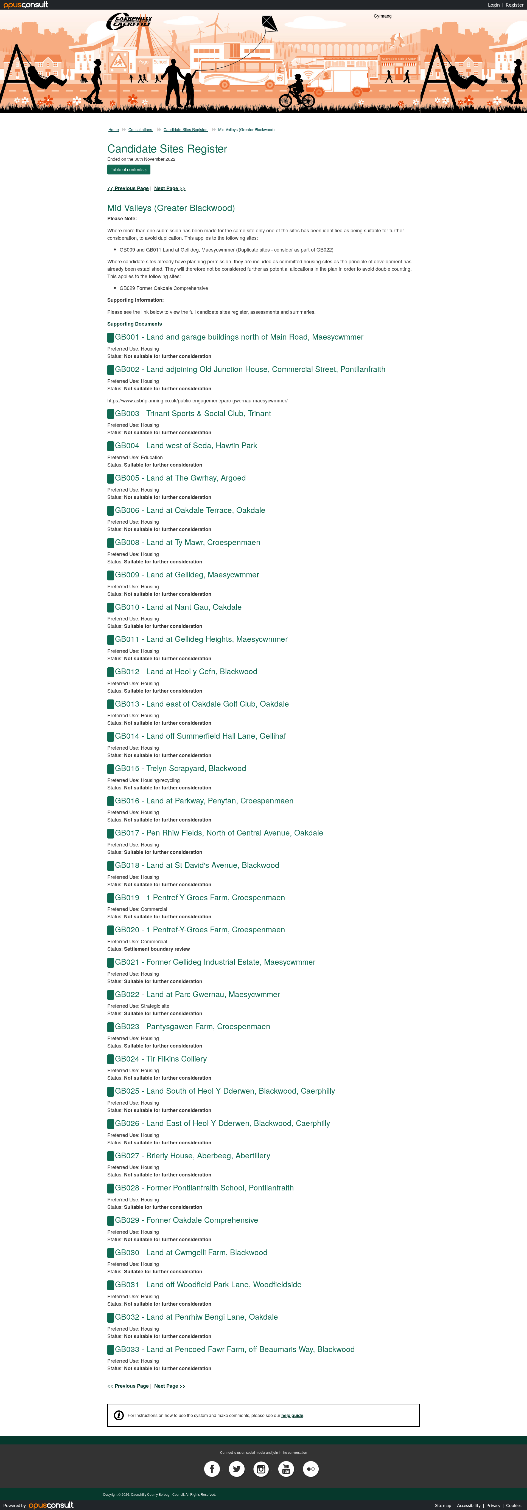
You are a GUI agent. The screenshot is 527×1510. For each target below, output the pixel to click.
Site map (443, 1505)
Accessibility (469, 1505)
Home (113, 129)
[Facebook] (212, 1468)
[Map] (110, 338)
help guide (292, 1415)
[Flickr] (310, 1468)
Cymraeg (383, 16)
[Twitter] (237, 1468)
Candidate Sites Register (186, 129)
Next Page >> (170, 188)
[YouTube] (286, 1468)
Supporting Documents (134, 323)
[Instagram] (262, 1468)
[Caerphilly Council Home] (129, 21)
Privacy (493, 1505)
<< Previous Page (128, 188)
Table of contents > (129, 169)
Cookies (514, 1505)
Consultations (140, 129)
